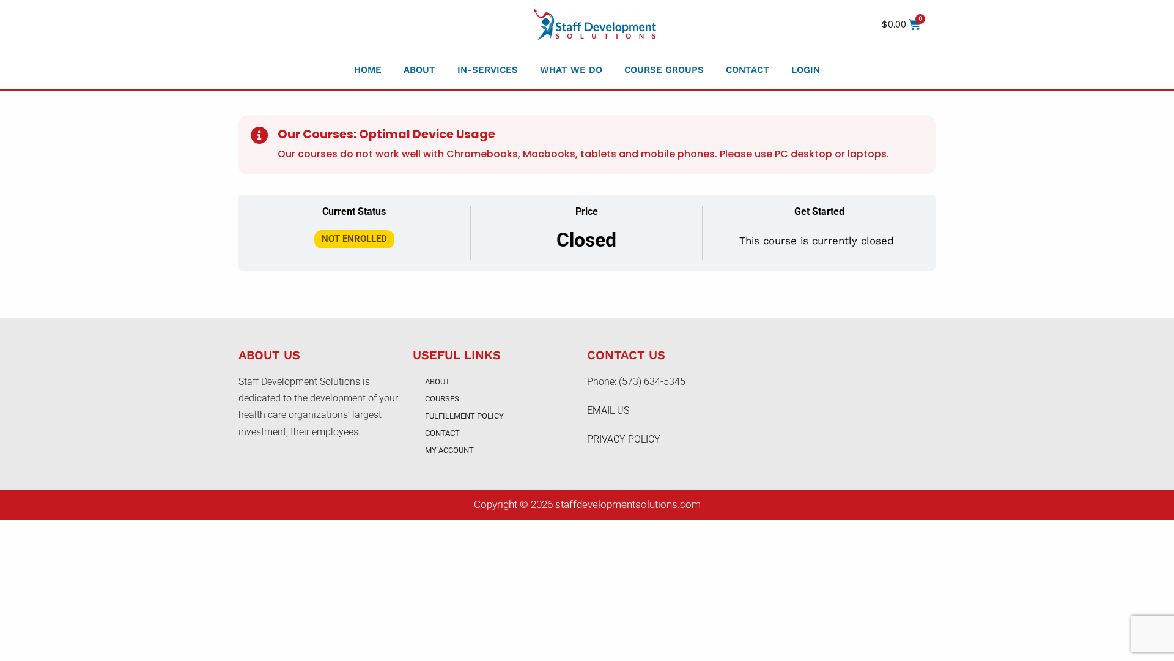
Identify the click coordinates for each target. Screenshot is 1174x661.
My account (449, 450)
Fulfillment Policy (464, 415)
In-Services (487, 69)
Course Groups (664, 69)
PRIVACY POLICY (623, 439)
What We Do (571, 69)
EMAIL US (608, 410)
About (419, 69)
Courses (442, 398)
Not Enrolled (354, 238)
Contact (747, 69)
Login (805, 69)
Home (368, 69)
